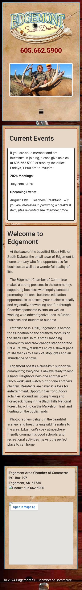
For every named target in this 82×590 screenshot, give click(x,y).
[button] (41, 112)
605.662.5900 (41, 50)
